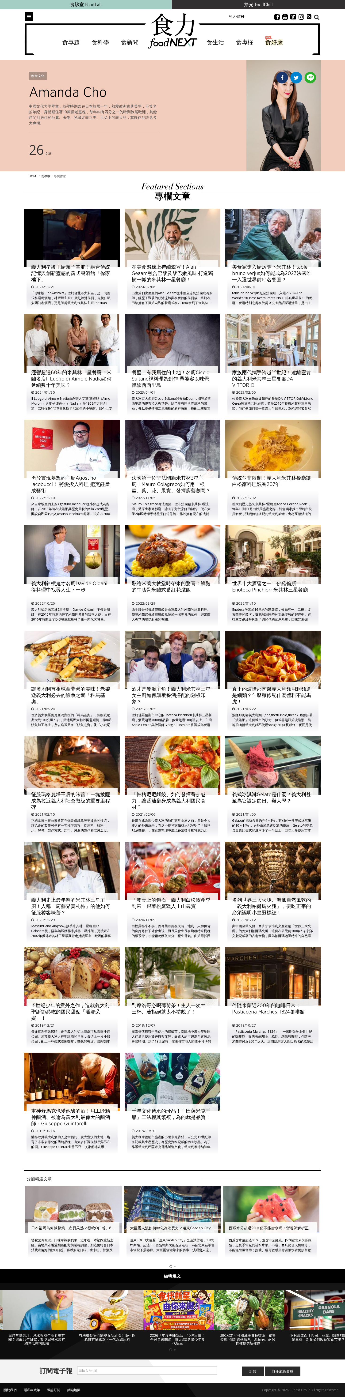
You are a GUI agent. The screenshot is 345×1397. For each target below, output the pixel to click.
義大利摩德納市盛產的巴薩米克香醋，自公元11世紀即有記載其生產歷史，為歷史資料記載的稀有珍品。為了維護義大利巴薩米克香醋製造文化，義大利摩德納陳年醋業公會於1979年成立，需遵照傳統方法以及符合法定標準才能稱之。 (171, 1147)
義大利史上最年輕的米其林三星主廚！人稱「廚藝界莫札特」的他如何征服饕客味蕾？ (70, 906)
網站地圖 (73, 1386)
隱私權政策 (32, 1386)
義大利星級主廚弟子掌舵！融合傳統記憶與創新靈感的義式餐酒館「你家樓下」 (70, 273)
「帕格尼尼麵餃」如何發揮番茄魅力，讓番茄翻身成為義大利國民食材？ (169, 800)
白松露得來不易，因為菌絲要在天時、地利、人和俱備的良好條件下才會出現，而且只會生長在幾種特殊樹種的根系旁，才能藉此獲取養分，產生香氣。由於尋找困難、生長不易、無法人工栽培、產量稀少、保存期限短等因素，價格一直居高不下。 (171, 936)
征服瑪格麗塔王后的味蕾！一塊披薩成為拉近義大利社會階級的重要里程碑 (70, 800)
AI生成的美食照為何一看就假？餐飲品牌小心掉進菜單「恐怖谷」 (283, 1228)
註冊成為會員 (282, 1367)
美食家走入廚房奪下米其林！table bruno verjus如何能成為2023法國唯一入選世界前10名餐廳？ (271, 273)
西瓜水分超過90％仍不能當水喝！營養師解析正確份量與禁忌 (181, 1228)
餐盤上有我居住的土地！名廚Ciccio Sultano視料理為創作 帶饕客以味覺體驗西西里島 (170, 378)
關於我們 (10, 1386)
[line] (310, 76)
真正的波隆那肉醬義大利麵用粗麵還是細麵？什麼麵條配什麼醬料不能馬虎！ (271, 695)
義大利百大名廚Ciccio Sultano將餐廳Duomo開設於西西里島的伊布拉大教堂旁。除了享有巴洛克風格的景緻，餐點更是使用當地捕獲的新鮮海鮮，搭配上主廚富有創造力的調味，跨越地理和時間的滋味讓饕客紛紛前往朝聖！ (171, 408)
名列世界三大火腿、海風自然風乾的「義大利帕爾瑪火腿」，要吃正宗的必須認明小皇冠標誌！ (271, 906)
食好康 (274, 42)
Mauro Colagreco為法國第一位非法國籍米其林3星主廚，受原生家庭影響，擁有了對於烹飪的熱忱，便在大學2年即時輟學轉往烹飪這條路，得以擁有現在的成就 (171, 509)
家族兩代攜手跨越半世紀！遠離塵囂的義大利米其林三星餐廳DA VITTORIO (271, 378)
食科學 (100, 42)
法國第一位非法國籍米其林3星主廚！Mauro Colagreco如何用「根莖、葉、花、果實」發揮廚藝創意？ (171, 484)
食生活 (215, 42)
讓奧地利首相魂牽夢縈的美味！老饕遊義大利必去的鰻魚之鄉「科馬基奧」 (70, 695)
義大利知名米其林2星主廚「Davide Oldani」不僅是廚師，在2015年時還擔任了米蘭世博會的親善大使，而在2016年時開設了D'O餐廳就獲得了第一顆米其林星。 (71, 614)
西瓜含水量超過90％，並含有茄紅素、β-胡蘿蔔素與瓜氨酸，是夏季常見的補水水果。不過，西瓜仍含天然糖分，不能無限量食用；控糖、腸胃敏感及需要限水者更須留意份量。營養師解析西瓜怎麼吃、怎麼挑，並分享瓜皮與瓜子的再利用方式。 (171, 1250)
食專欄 (244, 42)
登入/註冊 (236, 16)
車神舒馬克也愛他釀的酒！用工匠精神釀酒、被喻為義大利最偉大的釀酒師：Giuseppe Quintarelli (70, 1117)
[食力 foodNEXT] (173, 31)
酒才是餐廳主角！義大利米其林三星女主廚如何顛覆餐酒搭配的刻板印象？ (171, 695)
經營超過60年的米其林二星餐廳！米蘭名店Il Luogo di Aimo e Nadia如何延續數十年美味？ (71, 378)
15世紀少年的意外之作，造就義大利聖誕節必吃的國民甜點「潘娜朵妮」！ (70, 1011)
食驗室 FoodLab (86, 5)
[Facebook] (282, 78)
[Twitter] (296, 78)
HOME (33, 176)
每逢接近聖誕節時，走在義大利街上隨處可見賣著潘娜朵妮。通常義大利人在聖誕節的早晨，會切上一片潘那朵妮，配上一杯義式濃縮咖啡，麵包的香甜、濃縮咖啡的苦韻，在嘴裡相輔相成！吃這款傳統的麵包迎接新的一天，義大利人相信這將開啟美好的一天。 (70, 1041)
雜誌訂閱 (53, 1386)
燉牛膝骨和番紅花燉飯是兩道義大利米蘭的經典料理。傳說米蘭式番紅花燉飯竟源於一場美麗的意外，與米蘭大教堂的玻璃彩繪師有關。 (171, 614)
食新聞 (129, 42)
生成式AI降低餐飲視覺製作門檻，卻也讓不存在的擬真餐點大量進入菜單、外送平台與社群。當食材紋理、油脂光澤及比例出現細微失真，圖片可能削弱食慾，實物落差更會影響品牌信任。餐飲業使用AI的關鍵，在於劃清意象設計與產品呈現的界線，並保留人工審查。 (270, 1250)
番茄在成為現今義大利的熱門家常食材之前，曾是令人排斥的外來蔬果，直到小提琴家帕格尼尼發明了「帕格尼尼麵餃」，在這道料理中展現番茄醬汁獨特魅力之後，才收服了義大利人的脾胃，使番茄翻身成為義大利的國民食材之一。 (171, 830)
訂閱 (253, 1367)
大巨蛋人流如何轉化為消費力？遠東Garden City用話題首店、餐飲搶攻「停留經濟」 (101, 1228)
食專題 (71, 42)
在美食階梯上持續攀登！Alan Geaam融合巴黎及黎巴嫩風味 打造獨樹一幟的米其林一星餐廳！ (172, 273)
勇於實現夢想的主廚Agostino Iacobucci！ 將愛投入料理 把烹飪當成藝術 (70, 484)
